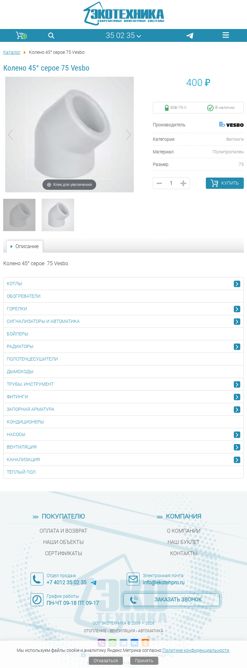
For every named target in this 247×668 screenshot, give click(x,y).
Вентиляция (22, 447)
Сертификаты (63, 553)
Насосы (16, 434)
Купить (230, 183)
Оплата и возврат (63, 531)
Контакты (183, 553)
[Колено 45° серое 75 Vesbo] (19, 215)
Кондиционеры (25, 421)
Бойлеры (17, 333)
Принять (144, 660)
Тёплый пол (21, 472)
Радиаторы (20, 346)
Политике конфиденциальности (195, 650)
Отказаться (106, 660)
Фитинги (17, 396)
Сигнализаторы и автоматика (43, 321)
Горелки (17, 308)
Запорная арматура (30, 409)
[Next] (129, 135)
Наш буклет (184, 542)
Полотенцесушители (32, 359)
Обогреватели (24, 296)
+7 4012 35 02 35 (67, 582)
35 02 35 (120, 35)
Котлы (14, 283)
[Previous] (10, 135)
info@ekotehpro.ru (164, 582)
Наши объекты (63, 542)
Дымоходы (20, 371)
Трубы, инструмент (30, 384)
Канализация (23, 459)
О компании (183, 531)
